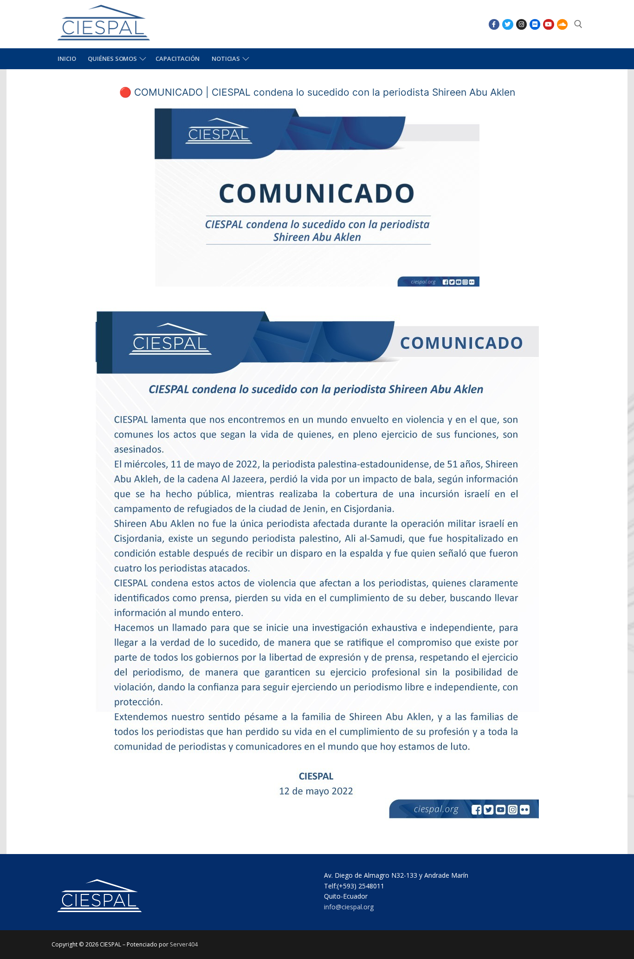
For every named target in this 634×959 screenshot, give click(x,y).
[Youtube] (548, 24)
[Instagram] (521, 24)
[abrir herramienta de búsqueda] (578, 24)
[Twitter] (507, 24)
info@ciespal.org (349, 906)
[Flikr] (535, 24)
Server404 (184, 944)
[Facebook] (494, 24)
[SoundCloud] (562, 24)
